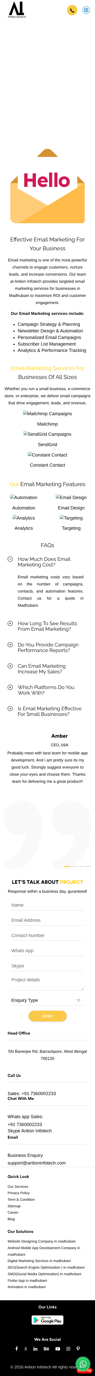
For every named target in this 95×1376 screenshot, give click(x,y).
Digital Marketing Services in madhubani (39, 1261)
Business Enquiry (25, 1155)
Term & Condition (21, 1199)
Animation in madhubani (27, 1287)
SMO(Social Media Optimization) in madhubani (44, 1274)
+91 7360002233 (39, 1093)
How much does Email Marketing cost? (44, 562)
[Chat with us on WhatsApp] (83, 1364)
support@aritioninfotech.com (37, 1162)
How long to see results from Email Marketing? (47, 626)
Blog (11, 1219)
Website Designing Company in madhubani (41, 1241)
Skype (14, 1130)
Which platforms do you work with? (46, 690)
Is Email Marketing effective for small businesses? (50, 711)
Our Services (18, 1186)
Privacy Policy (19, 1193)
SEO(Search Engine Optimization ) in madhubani (46, 1267)
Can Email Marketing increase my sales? (42, 669)
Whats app (18, 1116)
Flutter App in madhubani (27, 1280)
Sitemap (14, 1206)
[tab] (47, 562)
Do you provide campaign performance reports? (48, 647)
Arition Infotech (36, 1130)
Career (13, 1212)
